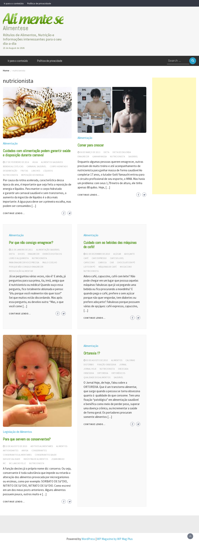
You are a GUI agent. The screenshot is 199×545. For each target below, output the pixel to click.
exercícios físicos (52, 254)
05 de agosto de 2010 (97, 360)
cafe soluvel (117, 258)
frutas (24, 170)
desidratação (10, 170)
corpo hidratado (59, 166)
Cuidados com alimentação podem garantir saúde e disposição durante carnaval (37, 152)
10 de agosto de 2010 (16, 446)
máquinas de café (108, 266)
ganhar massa (99, 156)
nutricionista (10, 175)
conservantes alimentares (17, 454)
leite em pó (89, 266)
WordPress (88, 539)
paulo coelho (49, 262)
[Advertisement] (174, 136)
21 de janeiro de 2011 (22, 249)
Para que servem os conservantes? (27, 439)
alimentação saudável (48, 249)
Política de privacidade (39, 3)
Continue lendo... (14, 213)
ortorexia (102, 373)
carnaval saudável (36, 166)
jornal (123, 364)
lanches (35, 170)
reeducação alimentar (21, 271)
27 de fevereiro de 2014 (17, 162)
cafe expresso (99, 258)
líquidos (48, 170)
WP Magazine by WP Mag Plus (115, 539)
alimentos (61, 446)
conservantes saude (46, 454)
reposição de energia (32, 175)
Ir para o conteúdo (14, 3)
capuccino (89, 262)
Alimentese (15, 28)
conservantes (39, 450)
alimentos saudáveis (52, 162)
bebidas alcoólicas (13, 166)
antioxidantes (10, 450)
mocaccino (126, 266)
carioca (102, 262)
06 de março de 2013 (90, 152)
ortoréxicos (118, 373)
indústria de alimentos (36, 459)
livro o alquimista (19, 258)
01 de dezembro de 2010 (98, 254)
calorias (130, 360)
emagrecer (83, 156)
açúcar (117, 254)
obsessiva (89, 373)
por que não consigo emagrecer (26, 266)
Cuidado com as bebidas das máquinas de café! (110, 244)
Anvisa (25, 450)
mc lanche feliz (17, 463)
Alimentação (10, 143)
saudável (133, 156)
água (35, 162)
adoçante (129, 254)
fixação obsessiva (106, 364)
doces (21, 254)
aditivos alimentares (42, 446)
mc (4, 463)
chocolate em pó (126, 262)
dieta (106, 152)
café (86, 258)
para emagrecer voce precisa (24, 262)
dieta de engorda (122, 152)
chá (112, 262)
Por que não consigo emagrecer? (31, 242)
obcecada (123, 368)
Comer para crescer (91, 145)
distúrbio (89, 364)
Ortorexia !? (92, 353)
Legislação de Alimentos (17, 432)
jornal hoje (90, 368)
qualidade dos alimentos (97, 377)
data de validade (11, 459)
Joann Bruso (58, 459)
